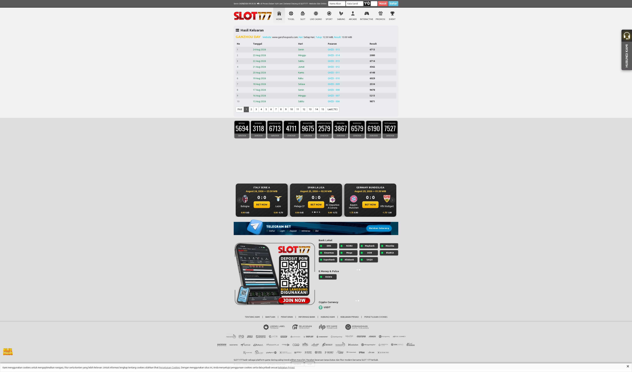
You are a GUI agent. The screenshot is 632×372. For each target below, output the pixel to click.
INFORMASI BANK (307, 317)
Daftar (393, 3)
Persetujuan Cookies (169, 367)
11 (297, 109)
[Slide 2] (315, 212)
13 (310, 109)
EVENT (392, 19)
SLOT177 (238, 360)
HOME (279, 19)
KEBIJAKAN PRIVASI (350, 317)
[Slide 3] (317, 212)
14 (316, 109)
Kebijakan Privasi (286, 367)
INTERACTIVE (366, 19)
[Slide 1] (312, 212)
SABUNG (341, 19)
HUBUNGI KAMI (328, 317)
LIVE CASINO (316, 19)
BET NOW (270, 204)
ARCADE (353, 19)
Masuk (382, 3)
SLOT (302, 19)
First (240, 109)
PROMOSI (380, 19)
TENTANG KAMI (252, 317)
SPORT (329, 19)
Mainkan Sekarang (379, 228)
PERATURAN (287, 317)
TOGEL (291, 19)
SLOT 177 (366, 360)
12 (304, 109)
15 (322, 109)
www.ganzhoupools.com (285, 37)
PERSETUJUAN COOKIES (375, 317)
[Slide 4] (319, 212)
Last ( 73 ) (332, 109)
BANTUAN (270, 317)
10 (291, 109)
